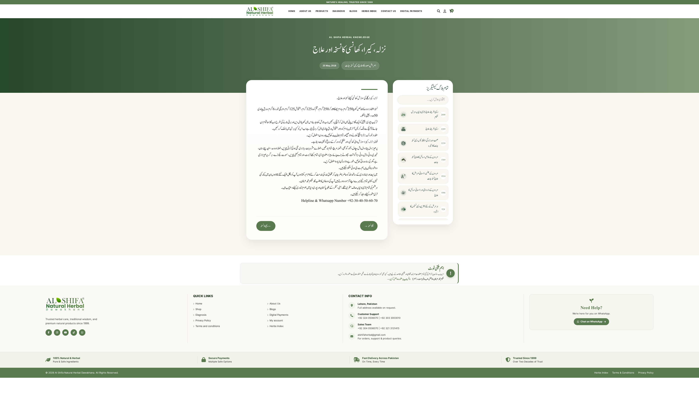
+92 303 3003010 (390, 317)
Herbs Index (369, 11)
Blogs (353, 11)
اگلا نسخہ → (369, 226)
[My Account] (444, 11)
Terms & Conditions (623, 372)
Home (291, 11)
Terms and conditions (208, 326)
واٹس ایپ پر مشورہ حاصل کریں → (398, 279)
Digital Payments (411, 11)
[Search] (438, 11)
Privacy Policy (203, 320)
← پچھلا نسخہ (265, 226)
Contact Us (388, 11)
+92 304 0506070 (368, 328)
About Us (305, 11)
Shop (198, 309)
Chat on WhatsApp (591, 321)
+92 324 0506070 (368, 317)
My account (276, 320)
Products (322, 11)
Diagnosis (339, 11)
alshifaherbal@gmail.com (372, 334)
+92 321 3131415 (389, 328)
